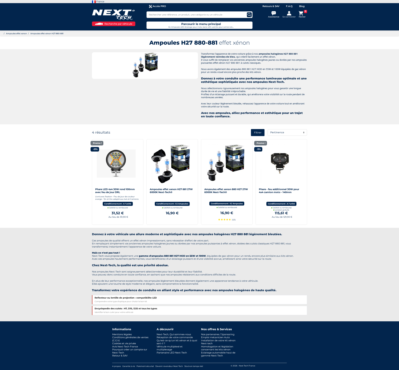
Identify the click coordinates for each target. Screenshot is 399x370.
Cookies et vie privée (124, 343)
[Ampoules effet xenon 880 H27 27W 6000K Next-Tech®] (225, 163)
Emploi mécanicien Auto (215, 337)
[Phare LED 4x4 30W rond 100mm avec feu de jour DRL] (116, 163)
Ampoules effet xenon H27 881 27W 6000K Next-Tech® (171, 191)
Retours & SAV (270, 6)
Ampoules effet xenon (16, 33)
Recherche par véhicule (118, 23)
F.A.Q (289, 6)
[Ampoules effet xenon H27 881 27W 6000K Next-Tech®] (170, 163)
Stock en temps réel (193, 366)
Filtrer (257, 132)
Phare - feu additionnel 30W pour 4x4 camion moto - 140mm (279, 191)
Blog (302, 6)
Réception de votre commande (175, 337)
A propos (116, 366)
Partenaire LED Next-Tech (172, 352)
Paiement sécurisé (145, 366)
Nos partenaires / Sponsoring (217, 334)
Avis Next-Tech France (125, 346)
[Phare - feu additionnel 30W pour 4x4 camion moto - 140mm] (279, 163)
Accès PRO (159, 6)
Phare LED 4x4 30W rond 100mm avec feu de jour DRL (115, 191)
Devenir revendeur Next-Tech (169, 366)
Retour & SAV (119, 355)
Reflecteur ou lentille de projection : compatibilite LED (126, 297)
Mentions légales (122, 334)
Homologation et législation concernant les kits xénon (217, 348)
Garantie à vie (128, 366)
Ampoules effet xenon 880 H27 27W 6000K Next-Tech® (226, 191)
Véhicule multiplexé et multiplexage (170, 348)
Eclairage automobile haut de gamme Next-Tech (218, 354)
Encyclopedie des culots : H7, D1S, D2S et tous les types (126, 308)
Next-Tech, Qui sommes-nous (174, 334)
